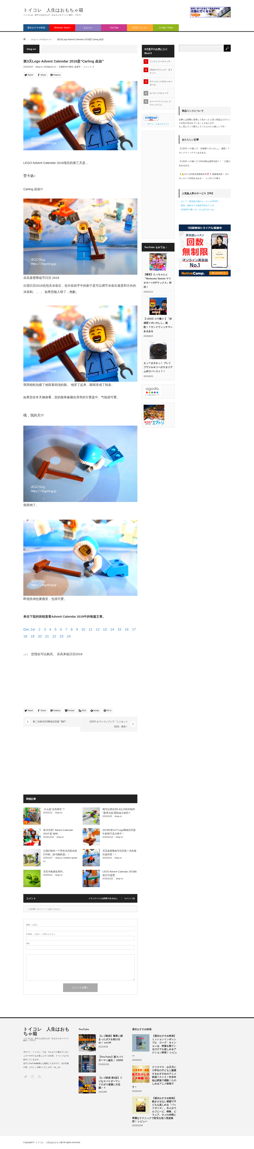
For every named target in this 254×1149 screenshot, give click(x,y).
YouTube (114, 27)
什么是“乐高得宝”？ (54, 809)
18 (25, 636)
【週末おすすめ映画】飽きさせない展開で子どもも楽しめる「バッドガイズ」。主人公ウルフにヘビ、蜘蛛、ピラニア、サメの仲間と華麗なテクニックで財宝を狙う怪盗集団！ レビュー (154, 1110)
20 (40, 636)
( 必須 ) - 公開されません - (41, 934)
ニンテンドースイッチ (161, 61)
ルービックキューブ (159, 93)
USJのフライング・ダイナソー (161, 71)
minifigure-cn (50, 67)
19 (32, 636)
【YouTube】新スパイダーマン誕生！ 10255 (110, 1058)
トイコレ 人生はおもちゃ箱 (53, 10)
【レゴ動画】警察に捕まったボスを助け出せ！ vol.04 (110, 1039)
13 (105, 629)
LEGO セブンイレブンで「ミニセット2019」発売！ (109, 724)
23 (61, 636)
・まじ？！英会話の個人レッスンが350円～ (199, 201)
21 (47, 636)
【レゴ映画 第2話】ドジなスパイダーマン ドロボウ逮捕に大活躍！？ (110, 1082)
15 (119, 629)
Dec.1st (29, 629)
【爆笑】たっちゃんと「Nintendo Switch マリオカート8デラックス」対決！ (158, 280)
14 (112, 629)
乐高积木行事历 (66, 67)
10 (83, 629)
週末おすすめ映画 (36, 27)
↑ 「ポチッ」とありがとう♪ (156, 124)
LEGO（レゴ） (140, 27)
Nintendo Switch (62, 27)
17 (134, 629)
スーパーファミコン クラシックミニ (160, 103)
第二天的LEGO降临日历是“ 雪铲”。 (50, 721)
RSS (39, 1076)
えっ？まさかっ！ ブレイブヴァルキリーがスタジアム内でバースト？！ (158, 367)
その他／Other (166, 27)
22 (54, 636)
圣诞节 (77, 67)
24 (69, 636)
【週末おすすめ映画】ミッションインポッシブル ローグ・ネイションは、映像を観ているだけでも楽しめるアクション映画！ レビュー (154, 1045)
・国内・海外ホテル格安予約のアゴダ (196, 205)
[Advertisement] (52, 763)
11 (90, 629)
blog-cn (39, 67)
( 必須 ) (32, 925)
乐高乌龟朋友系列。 (54, 871)
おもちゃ (88, 27)
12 (98, 629)
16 (127, 629)
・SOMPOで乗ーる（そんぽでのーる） (197, 209)
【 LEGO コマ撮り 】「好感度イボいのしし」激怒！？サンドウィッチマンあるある (158, 325)
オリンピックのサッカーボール (161, 83)
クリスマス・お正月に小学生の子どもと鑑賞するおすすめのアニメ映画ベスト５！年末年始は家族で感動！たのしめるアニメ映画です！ (154, 1077)
